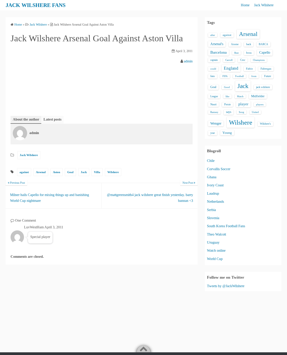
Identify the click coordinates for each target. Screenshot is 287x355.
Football (239, 76)
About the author (26, 119)
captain (214, 60)
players (259, 104)
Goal (70, 172)
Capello (264, 52)
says (228, 112)
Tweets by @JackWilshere (225, 286)
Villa (97, 172)
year (212, 133)
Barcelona (218, 52)
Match (240, 96)
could (213, 68)
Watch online (216, 250)
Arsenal (41, 172)
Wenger (215, 123)
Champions (259, 60)
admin (188, 61)
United (255, 112)
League (214, 96)
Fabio (249, 68)
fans (212, 76)
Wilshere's (265, 123)
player (243, 104)
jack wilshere (263, 87)
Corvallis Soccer (218, 169)
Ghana (211, 177)
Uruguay (213, 242)
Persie (227, 104)
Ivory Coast (215, 185)
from (254, 76)
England (231, 68)
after (212, 35)
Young (227, 133)
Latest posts (52, 119)
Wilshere (113, 172)
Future (267, 76)
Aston (56, 172)
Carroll (229, 60)
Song (241, 112)
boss (249, 52)
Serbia (211, 210)
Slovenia (213, 218)
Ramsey (214, 112)
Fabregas (266, 68)
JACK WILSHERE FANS (35, 5)
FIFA (225, 76)
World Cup (215, 259)
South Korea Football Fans (226, 226)
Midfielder (258, 96)
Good (227, 87)
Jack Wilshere (264, 5)
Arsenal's (216, 44)
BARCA (263, 44)
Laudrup (213, 193)
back (248, 44)
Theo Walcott (216, 234)
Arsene (235, 44)
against (24, 172)
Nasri (213, 104)
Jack (84, 172)
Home (245, 5)
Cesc (242, 60)
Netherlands (215, 201)
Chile (211, 161)
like (227, 96)
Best (236, 52)
